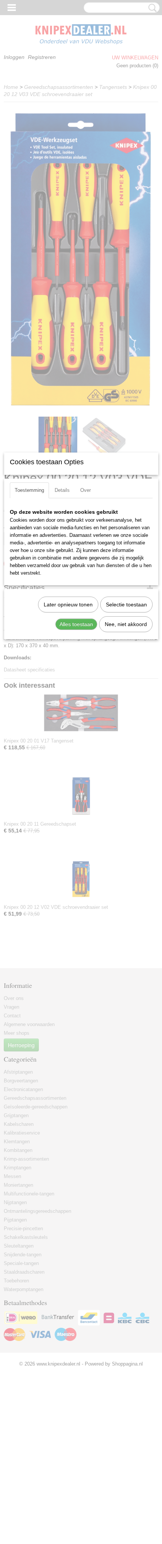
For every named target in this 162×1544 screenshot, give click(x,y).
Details (62, 490)
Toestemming (29, 490)
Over (85, 490)
